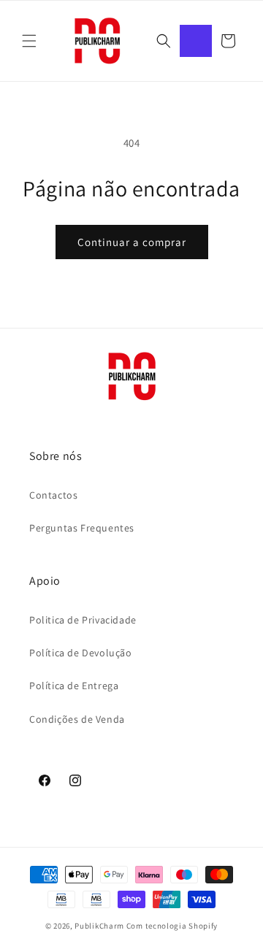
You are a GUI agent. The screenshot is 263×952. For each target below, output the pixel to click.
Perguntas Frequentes (81, 527)
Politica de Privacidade (83, 619)
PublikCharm (99, 926)
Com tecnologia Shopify (172, 926)
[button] (29, 41)
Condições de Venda (77, 719)
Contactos (53, 495)
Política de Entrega (73, 685)
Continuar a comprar (131, 242)
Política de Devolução (80, 652)
